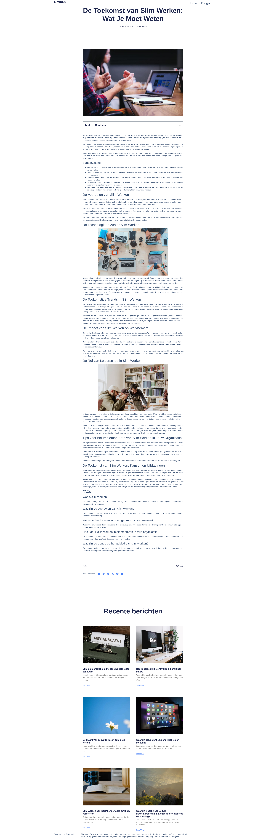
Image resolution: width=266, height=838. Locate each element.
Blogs (205, 3)
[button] (180, 125)
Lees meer (86, 685)
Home (192, 3)
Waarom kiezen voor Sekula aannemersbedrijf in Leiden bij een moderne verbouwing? (159, 814)
